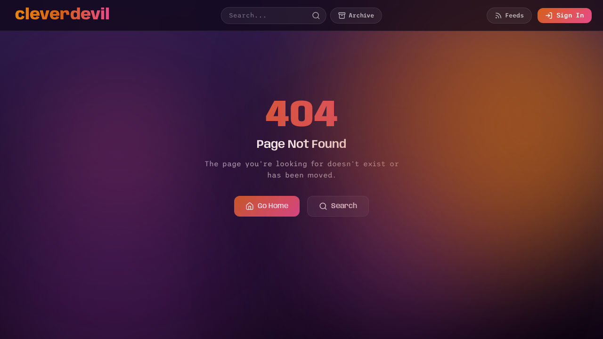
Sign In (570, 15)
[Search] (316, 16)
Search (344, 206)
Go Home (273, 206)
